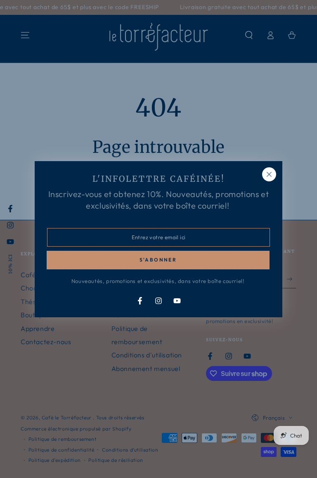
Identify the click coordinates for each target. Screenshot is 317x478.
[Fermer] (269, 174)
